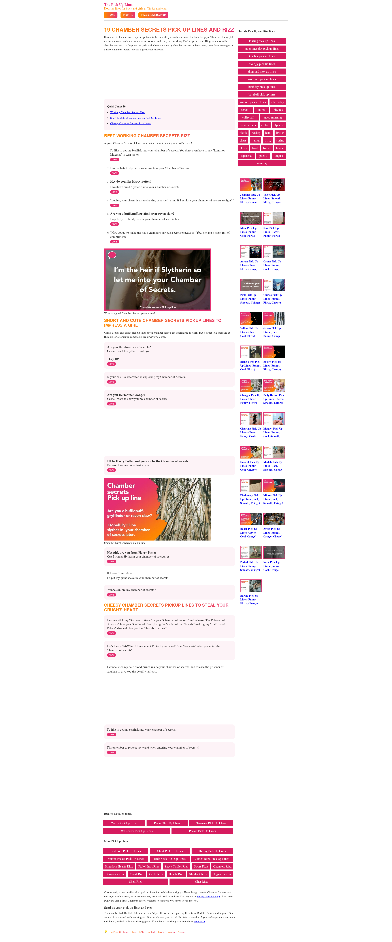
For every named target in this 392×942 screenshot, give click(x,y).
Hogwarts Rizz (222, 874)
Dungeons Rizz (114, 874)
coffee (265, 125)
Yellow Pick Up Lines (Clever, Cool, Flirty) (249, 332)
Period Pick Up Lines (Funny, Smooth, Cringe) (250, 566)
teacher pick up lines (262, 56)
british (280, 132)
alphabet (279, 125)
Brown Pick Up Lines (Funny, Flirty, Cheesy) (272, 365)
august (279, 155)
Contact (151, 932)
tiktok (243, 132)
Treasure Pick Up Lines (211, 823)
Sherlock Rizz (198, 874)
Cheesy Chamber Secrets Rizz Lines (130, 123)
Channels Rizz (222, 866)
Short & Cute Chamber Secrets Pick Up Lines (135, 118)
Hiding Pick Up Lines (212, 851)
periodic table (248, 125)
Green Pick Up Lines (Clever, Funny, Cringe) (272, 332)
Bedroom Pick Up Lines (126, 851)
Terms (161, 932)
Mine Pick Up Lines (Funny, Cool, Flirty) (248, 232)
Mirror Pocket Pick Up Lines (125, 858)
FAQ (141, 932)
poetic (263, 155)
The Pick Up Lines (118, 4)
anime (261, 109)
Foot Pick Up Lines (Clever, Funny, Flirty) (271, 232)
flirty (268, 140)
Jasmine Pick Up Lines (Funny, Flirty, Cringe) (250, 198)
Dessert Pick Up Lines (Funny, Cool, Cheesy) (249, 466)
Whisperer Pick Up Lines (137, 831)
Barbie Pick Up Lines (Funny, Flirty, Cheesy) (249, 599)
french (267, 148)
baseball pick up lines (262, 94)
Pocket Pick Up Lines (202, 831)
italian (256, 140)
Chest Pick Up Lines (170, 851)
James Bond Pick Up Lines (212, 858)
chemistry (277, 102)
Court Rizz (137, 874)
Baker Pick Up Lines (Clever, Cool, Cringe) (248, 532)
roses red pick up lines (262, 79)
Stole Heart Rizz (148, 866)
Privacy (171, 932)
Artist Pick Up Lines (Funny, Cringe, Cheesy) (272, 532)
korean (280, 148)
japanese (246, 155)
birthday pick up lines (261, 86)
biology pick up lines (262, 64)
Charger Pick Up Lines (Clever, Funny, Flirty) (250, 399)
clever (243, 148)
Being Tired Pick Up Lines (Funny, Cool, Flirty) (250, 365)
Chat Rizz (201, 881)
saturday (262, 163)
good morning (273, 117)
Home (110, 15)
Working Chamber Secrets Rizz (127, 112)
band (255, 148)
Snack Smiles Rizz (176, 866)
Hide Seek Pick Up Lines (170, 858)
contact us (199, 921)
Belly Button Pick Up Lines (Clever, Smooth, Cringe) (273, 399)
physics (278, 109)
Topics (128, 15)
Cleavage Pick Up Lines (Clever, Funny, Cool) (250, 432)
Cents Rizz (156, 874)
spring (280, 140)
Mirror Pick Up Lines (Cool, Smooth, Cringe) (273, 499)
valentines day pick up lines (262, 48)
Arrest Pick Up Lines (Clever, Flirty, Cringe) (249, 265)
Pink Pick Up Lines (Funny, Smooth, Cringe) (250, 298)
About (181, 932)
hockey (256, 132)
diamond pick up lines (262, 71)
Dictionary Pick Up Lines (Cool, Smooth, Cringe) (250, 499)
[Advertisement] (169, 76)
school (245, 109)
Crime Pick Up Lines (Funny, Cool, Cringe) (272, 265)
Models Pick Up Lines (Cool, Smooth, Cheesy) (273, 466)
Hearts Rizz (176, 874)
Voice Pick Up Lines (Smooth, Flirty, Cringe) (272, 198)
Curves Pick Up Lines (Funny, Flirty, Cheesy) (272, 298)
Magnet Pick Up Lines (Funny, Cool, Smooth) (273, 432)
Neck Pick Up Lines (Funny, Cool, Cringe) (271, 566)
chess (243, 140)
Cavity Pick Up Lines (124, 823)
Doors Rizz (201, 866)
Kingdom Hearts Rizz (119, 866)
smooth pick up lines (253, 102)
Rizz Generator (153, 15)
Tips (134, 932)
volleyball (248, 117)
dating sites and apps (208, 896)
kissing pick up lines (262, 41)
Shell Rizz (135, 881)
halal (268, 132)
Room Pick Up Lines (167, 823)
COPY (114, 159)
